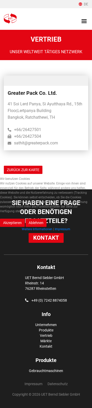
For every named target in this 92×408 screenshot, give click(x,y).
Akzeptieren (12, 223)
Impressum (62, 229)
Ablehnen (36, 223)
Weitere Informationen (37, 229)
